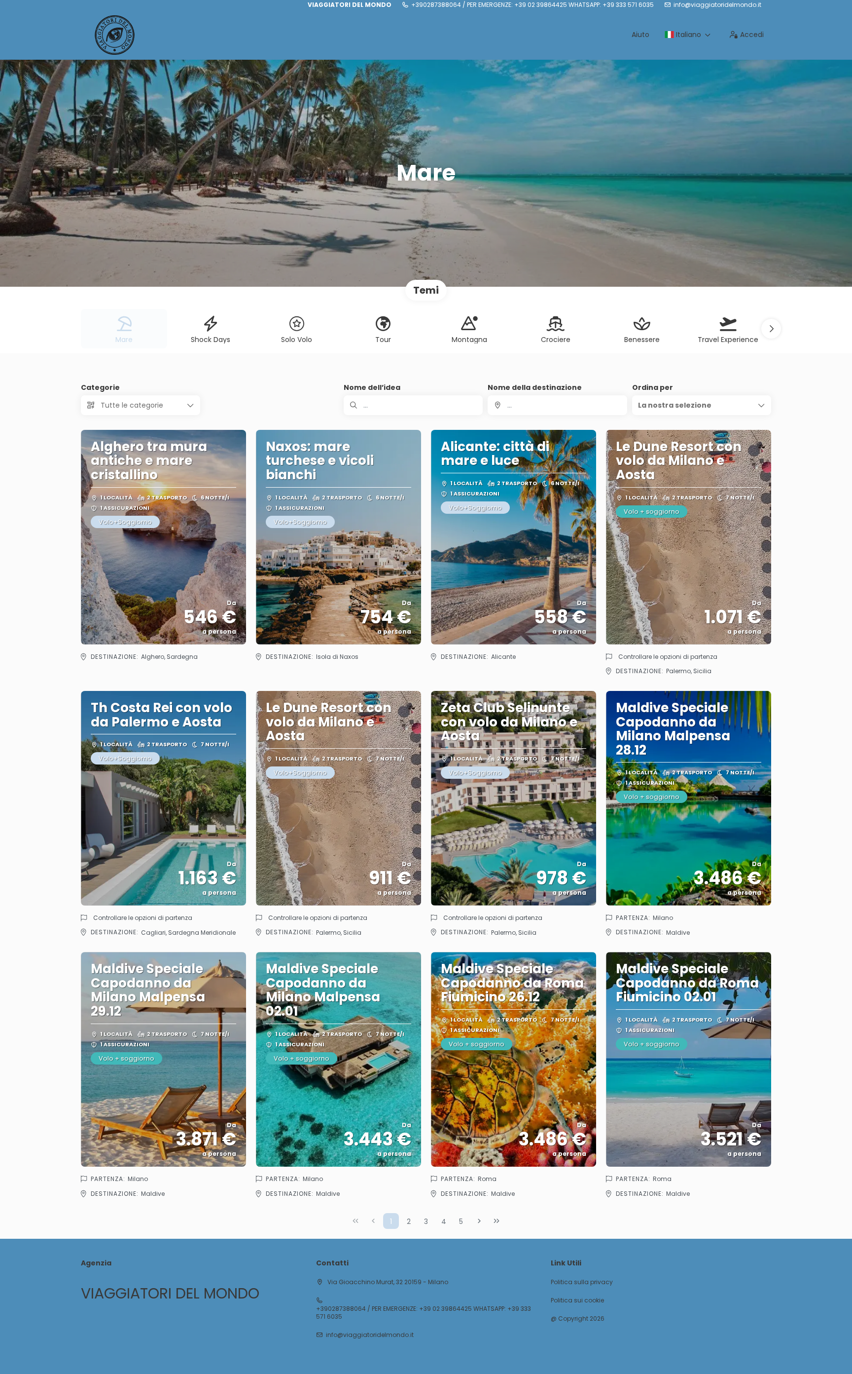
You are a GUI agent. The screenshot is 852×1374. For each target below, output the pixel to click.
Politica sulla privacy (582, 1282)
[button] (771, 329)
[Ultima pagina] (496, 1221)
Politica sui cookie (577, 1300)
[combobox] (557, 405)
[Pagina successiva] (479, 1221)
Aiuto (640, 34)
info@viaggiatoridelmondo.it (717, 5)
